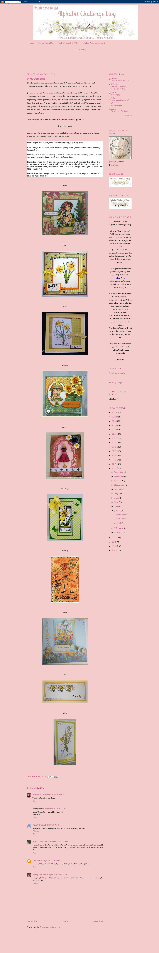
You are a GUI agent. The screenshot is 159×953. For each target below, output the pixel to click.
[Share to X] (52, 777)
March (117, 511)
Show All (128, 115)
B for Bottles (119, 523)
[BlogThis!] (50, 777)
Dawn (113, 92)
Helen (113, 98)
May (116, 502)
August (118, 489)
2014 (114, 464)
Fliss (35, 825)
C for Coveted (120, 518)
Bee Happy (115, 94)
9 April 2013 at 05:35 (57, 874)
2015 (114, 460)
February (119, 528)
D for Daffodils (120, 514)
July (116, 493)
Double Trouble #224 (120, 80)
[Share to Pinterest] (57, 777)
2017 (114, 451)
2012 (114, 537)
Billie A (114, 84)
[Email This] (48, 777)
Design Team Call (46, 43)
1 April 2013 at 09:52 (51, 860)
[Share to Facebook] (55, 777)
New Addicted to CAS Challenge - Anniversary (120, 103)
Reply (35, 801)
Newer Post (32, 921)
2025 (114, 417)
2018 (114, 447)
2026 (115, 412)
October (118, 481)
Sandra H (37, 794)
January (118, 532)
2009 (115, 550)
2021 (114, 434)
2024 (114, 421)
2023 (114, 425)
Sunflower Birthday (119, 111)
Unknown (37, 860)
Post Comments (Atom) (50, 927)
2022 (114, 429)
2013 (114, 468)
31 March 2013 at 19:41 (57, 841)
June (117, 498)
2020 (115, 438)
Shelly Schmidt (39, 874)
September (119, 485)
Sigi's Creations (40, 841)
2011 (114, 542)
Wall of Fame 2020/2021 (94, 43)
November (119, 476)
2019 (114, 442)
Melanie (114, 78)
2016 (114, 455)
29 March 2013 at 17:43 (53, 794)
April (116, 506)
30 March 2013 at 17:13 (48, 825)
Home (31, 43)
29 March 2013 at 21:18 (54, 808)
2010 (114, 546)
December (119, 472)
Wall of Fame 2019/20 (68, 43)
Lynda (114, 109)
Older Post (98, 921)
